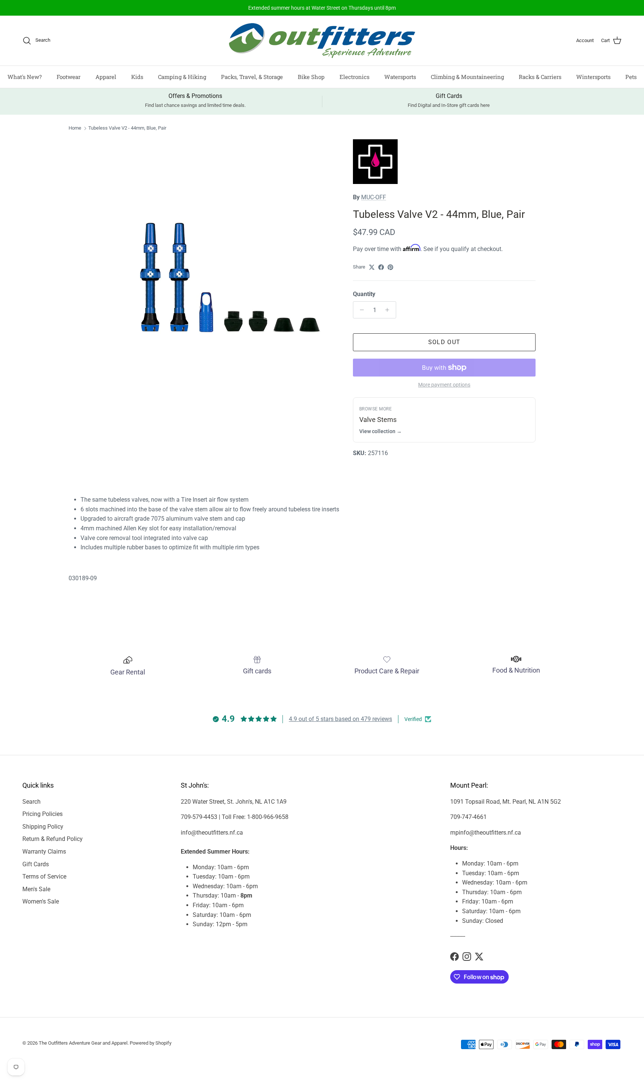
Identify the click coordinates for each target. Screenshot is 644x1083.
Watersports (400, 76)
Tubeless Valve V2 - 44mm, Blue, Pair (127, 128)
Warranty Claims (44, 851)
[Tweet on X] (372, 267)
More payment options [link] (444, 385)
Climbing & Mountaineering (467, 76)
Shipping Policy (42, 826)
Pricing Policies (42, 813)
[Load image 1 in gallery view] (222, 253)
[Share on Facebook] (381, 267)
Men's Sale (36, 889)
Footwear (68, 76)
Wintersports (593, 76)
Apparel (105, 76)
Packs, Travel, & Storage (252, 76)
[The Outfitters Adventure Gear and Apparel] (322, 40)
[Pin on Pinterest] (390, 267)
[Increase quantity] (389, 310)
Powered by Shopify (150, 1043)
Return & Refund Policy (52, 838)
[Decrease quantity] (359, 310)
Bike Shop (311, 76)
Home (75, 128)
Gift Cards (35, 864)
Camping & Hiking (182, 76)
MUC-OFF (373, 197)
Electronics (354, 76)
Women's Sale (40, 901)
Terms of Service (44, 876)
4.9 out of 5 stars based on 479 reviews (340, 718)
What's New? (24, 76)
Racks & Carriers (540, 76)
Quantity (364, 294)
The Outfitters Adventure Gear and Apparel (83, 1043)
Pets (631, 76)
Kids (137, 76)
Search (31, 801)
